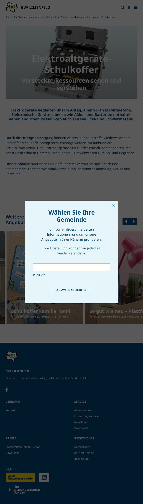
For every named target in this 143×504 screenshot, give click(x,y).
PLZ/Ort (39, 275)
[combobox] (71, 267)
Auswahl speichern (71, 290)
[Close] (113, 205)
